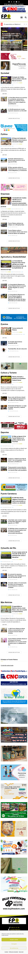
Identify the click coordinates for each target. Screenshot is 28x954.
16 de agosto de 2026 (13, 402)
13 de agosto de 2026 (13, 463)
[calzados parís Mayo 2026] (14, 187)
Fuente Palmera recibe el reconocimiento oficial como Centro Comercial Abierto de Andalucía (17, 232)
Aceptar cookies (14, 939)
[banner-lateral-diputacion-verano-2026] (14, 715)
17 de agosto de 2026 (6, 507)
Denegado (14, 944)
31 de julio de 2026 (13, 164)
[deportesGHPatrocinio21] (14, 425)
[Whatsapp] (19, 2)
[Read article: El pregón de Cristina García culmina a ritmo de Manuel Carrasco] (6, 80)
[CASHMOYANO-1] (14, 810)
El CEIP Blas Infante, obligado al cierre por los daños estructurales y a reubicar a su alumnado (19, 500)
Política (4, 138)
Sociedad (4, 31)
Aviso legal (21, 951)
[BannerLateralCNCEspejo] (14, 677)
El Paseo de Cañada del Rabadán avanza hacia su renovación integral (19, 140)
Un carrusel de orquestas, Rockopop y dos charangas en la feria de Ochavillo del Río (17, 575)
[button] (21, 17)
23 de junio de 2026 (16, 208)
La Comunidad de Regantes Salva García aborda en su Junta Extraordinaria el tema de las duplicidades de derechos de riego (13, 265)
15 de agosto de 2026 (6, 446)
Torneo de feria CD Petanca (17, 329)
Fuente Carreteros (5, 499)
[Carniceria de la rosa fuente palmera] (14, 734)
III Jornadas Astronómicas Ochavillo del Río (15, 342)
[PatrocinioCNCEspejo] (14, 9)
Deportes (4, 437)
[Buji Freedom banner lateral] (14, 903)
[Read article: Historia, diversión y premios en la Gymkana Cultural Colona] (6, 379)
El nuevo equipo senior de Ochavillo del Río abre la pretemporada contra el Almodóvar (19, 554)
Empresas (4, 198)
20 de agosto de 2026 (6, 84)
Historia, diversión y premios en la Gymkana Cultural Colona (18, 378)
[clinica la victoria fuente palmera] (14, 865)
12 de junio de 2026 (13, 646)
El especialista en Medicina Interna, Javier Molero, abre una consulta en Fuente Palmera (19, 608)
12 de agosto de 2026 (13, 345)
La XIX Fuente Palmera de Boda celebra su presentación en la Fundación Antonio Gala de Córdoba (16, 631)
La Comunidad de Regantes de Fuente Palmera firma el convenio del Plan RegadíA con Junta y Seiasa (17, 287)
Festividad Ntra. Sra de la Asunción (17, 349)
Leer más (5, 93)
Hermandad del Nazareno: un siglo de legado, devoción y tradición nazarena (17, 407)
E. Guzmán (20, 82)
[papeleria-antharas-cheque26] (14, 884)
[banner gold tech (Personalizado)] (14, 847)
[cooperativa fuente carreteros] (14, 487)
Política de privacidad (13, 951)
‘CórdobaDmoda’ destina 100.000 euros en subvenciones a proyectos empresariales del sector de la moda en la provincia (14, 202)
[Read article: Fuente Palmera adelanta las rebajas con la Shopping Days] (4, 224)
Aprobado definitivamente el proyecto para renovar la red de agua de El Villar (16, 160)
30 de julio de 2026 (13, 635)
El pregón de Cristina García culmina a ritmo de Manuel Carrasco (11, 36)
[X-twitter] (11, 2)
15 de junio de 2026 (13, 235)
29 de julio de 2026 (16, 271)
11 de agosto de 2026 (6, 146)
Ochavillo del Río (6, 553)
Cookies (6, 951)
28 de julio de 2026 (13, 472)
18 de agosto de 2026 (6, 384)
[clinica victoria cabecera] (14, 366)
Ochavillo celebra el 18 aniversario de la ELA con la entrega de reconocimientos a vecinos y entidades (17, 585)
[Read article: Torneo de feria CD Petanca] (6, 331)
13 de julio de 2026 (13, 525)
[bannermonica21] (14, 772)
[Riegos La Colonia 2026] (14, 250)
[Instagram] (14, 2)
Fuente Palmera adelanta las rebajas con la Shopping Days (16, 224)
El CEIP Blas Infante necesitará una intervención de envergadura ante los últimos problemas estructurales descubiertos (17, 531)
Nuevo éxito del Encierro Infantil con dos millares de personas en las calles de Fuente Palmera (17, 398)
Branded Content (4, 607)
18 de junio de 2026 (13, 226)
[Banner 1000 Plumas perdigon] (14, 753)
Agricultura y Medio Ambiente (6, 262)
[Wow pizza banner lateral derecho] (14, 829)
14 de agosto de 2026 (17, 334)
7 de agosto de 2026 (13, 411)
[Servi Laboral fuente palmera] (14, 317)
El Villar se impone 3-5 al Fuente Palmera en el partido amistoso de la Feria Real (19, 438)
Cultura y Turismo (4, 378)
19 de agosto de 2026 (13, 105)
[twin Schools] (14, 791)
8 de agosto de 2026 (6, 561)
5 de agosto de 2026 (13, 113)
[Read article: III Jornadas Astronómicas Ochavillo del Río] (4, 343)
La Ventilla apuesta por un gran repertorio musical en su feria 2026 (17, 110)
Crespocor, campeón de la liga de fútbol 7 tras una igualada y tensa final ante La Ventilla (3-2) (17, 460)
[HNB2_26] (14, 65)
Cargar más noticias (14, 118)
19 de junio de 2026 (13, 589)
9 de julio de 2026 (13, 172)
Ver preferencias (14, 948)
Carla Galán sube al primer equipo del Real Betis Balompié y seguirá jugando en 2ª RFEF (17, 521)
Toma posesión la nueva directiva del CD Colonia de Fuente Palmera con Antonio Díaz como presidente (17, 468)
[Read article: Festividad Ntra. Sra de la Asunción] (4, 350)
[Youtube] (16, 2)
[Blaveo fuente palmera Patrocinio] (14, 127)
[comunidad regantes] (14, 696)
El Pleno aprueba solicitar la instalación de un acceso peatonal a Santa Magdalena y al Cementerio (17, 169)
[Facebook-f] (9, 2)
